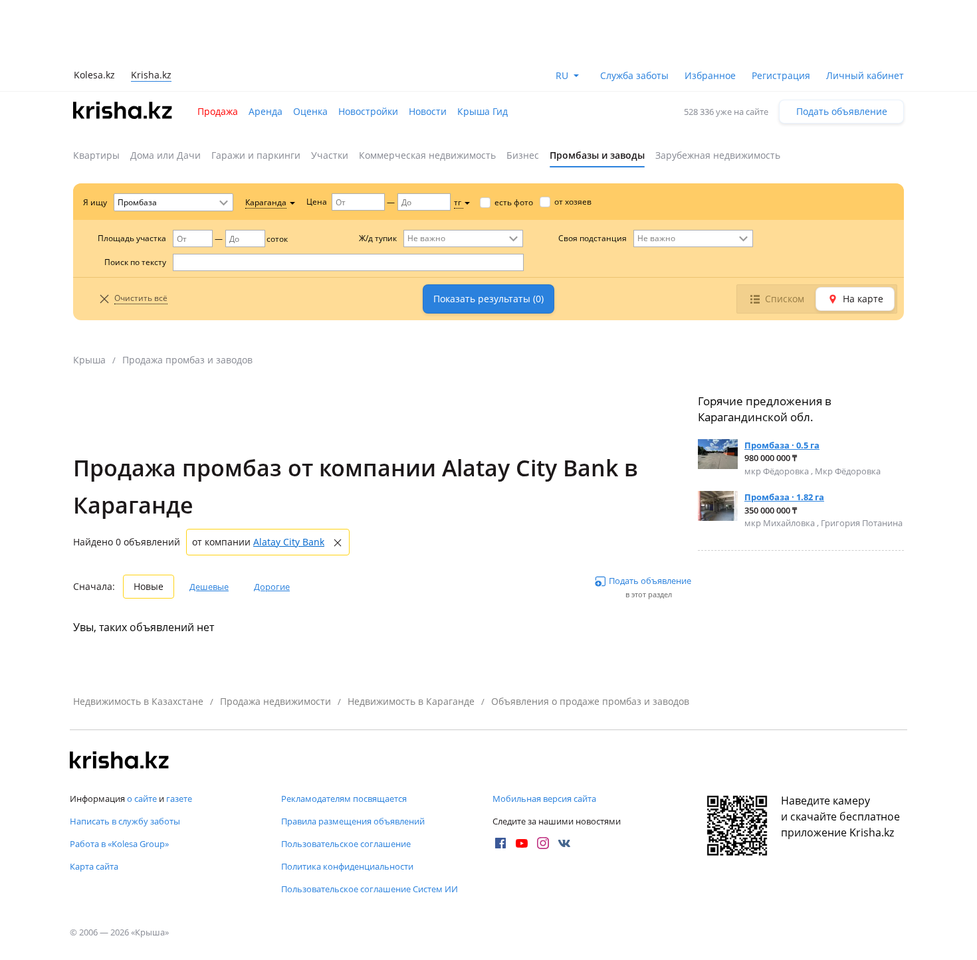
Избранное (710, 75)
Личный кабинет (865, 75)
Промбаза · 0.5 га (781, 445)
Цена (316, 201)
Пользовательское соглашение (346, 844)
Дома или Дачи (165, 155)
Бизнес (522, 155)
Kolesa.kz (94, 74)
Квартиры (96, 155)
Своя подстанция (592, 238)
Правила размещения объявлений (353, 821)
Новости (428, 111)
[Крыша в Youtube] (522, 843)
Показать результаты (488, 298)
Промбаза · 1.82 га (784, 497)
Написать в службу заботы (125, 821)
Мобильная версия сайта (544, 799)
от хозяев (573, 201)
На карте (863, 298)
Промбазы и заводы (597, 155)
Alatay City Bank (288, 541)
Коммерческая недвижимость (427, 155)
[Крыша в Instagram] (543, 843)
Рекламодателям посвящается (344, 799)
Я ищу (95, 202)
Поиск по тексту (135, 262)
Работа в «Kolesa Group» (119, 844)
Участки (329, 155)
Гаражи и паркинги (255, 155)
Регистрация (781, 75)
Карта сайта (94, 866)
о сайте (142, 799)
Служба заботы (634, 75)
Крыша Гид (482, 111)
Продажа (217, 111)
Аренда (265, 111)
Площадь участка (132, 238)
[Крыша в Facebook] (500, 843)
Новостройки (368, 111)
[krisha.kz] (119, 761)
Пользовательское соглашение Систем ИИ (369, 889)
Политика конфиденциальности (347, 866)
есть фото (513, 202)
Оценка (310, 111)
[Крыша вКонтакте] (564, 843)
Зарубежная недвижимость (717, 155)
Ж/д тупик (378, 238)
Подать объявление (841, 111)
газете (179, 799)
